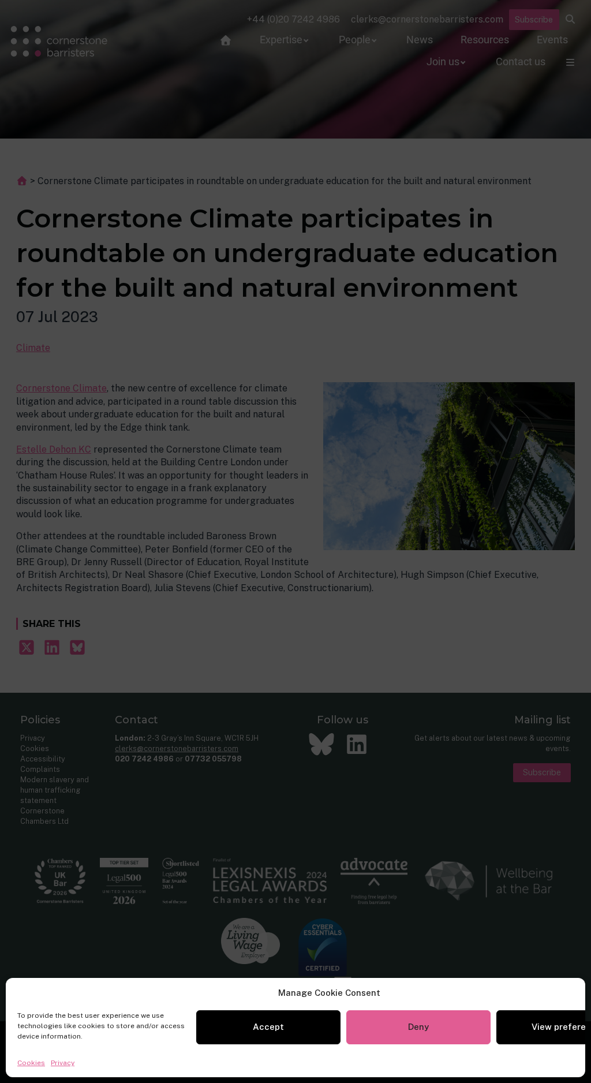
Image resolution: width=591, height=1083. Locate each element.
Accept (268, 1027)
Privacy (62, 1063)
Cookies (31, 1063)
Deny (418, 1027)
